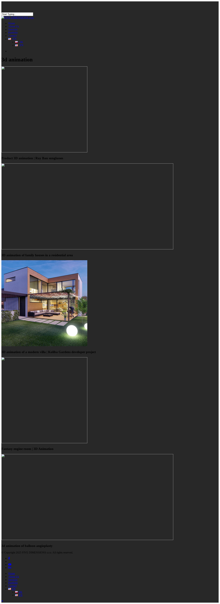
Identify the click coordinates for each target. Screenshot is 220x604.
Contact (12, 585)
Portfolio (13, 582)
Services (12, 579)
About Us (13, 576)
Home (11, 573)
